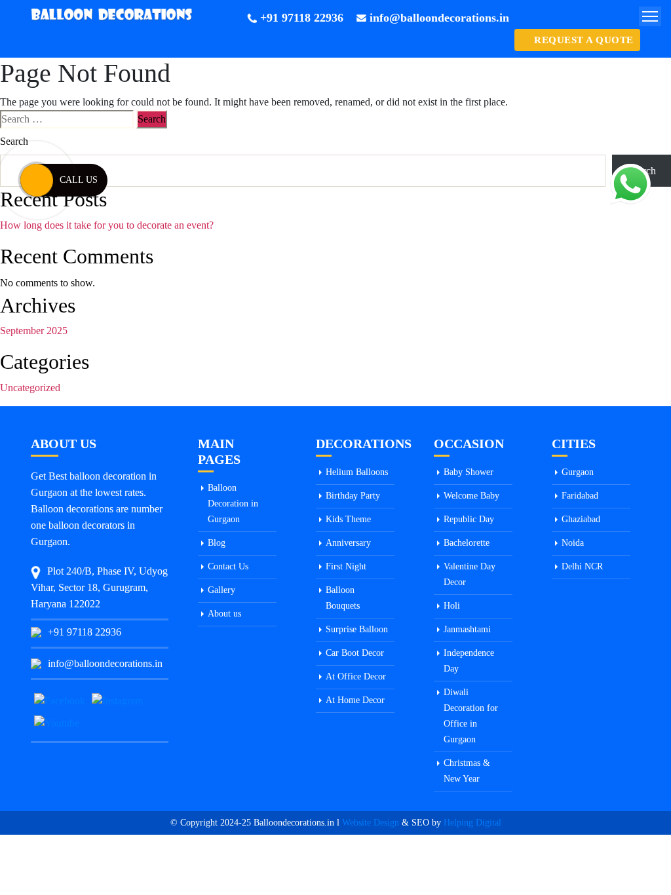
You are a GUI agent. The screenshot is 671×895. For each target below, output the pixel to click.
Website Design (370, 823)
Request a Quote (584, 40)
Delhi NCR (582, 566)
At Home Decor (355, 700)
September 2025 (33, 330)
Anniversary (348, 543)
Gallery (221, 590)
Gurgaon (578, 472)
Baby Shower (468, 472)
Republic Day (469, 519)
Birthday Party (353, 496)
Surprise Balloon (357, 629)
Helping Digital (472, 823)
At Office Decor (356, 676)
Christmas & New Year (467, 771)
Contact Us (228, 566)
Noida (573, 543)
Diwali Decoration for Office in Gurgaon (471, 715)
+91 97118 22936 (301, 17)
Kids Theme (348, 519)
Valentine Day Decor (469, 574)
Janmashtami (467, 629)
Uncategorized (30, 387)
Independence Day (469, 661)
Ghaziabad (581, 519)
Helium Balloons (357, 472)
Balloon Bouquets (343, 598)
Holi (452, 606)
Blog (216, 543)
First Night (346, 566)
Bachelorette (466, 543)
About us (224, 614)
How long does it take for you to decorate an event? (107, 225)
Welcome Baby (471, 496)
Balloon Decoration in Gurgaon (233, 503)
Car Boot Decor (355, 653)
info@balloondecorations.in (439, 17)
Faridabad (580, 496)
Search (14, 141)
